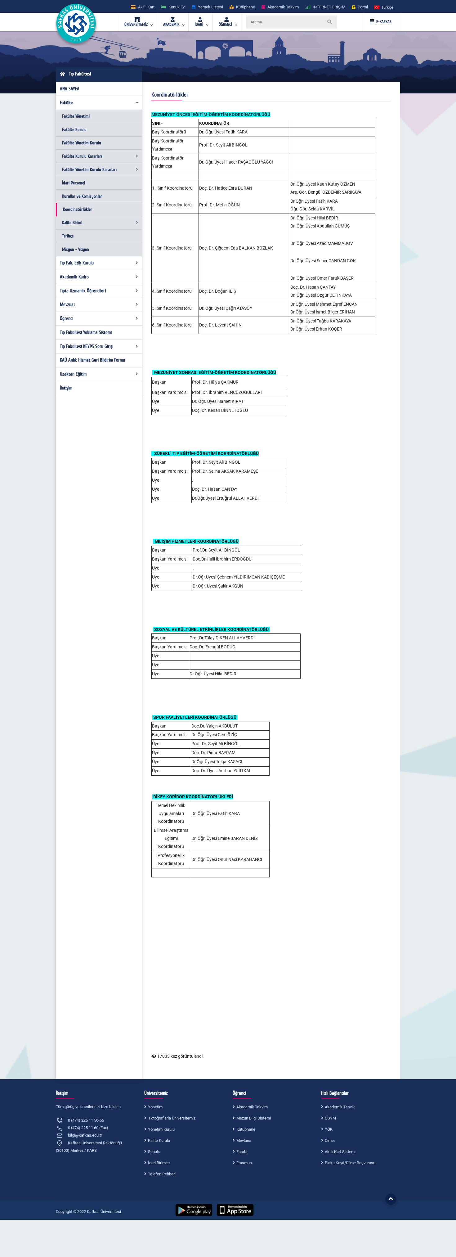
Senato (154, 1151)
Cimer (330, 1140)
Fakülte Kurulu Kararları (82, 156)
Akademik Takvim (252, 1107)
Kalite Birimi (72, 222)
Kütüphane (245, 1129)
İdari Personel (73, 183)
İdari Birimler (159, 1162)
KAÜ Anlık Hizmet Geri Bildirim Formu (92, 360)
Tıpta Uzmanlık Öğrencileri (83, 291)
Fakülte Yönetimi (76, 116)
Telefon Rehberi (162, 1174)
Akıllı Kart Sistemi (340, 1151)
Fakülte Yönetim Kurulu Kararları (89, 169)
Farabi (241, 1151)
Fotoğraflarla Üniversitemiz (171, 1118)
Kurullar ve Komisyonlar (82, 196)
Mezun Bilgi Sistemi (253, 1118)
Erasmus (244, 1162)
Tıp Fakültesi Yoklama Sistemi (86, 332)
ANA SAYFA (69, 89)
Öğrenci (66, 318)
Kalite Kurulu (159, 1140)
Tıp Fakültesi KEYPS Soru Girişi (86, 346)
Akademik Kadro (74, 277)
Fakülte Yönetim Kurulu (81, 143)
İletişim (66, 388)
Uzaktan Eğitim (73, 374)
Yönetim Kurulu (161, 1129)
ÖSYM (330, 1118)
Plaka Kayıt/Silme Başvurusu (350, 1162)
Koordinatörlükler (77, 209)
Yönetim (155, 1107)
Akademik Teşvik (340, 1107)
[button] (384, 7)
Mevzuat (67, 304)
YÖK (329, 1129)
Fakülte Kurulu (74, 129)
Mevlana (243, 1140)
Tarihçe (68, 236)
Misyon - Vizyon (75, 249)
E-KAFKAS (383, 21)
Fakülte (66, 103)
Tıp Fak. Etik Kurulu (77, 263)
